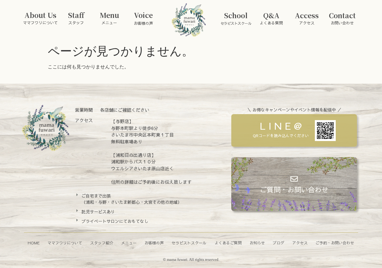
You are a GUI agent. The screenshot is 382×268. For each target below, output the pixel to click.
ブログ (278, 243)
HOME (34, 243)
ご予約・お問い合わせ (334, 243)
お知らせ (257, 243)
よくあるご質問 (228, 243)
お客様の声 (154, 243)
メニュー (129, 243)
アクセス (300, 243)
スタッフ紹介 (101, 243)
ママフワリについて (64, 243)
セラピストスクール (189, 243)
